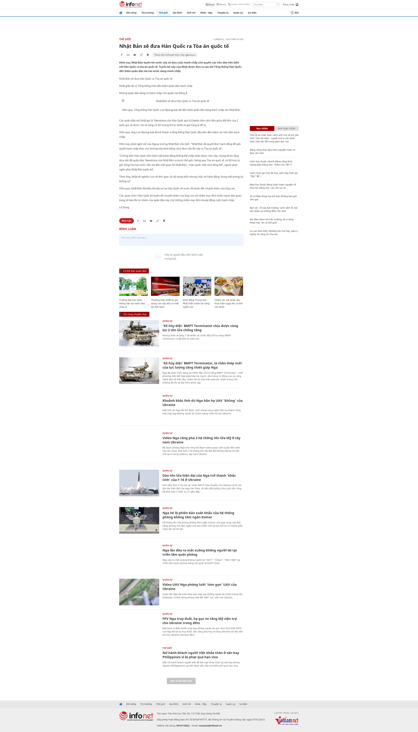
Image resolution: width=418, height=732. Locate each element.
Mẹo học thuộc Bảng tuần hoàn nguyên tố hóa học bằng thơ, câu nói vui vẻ (273, 186)
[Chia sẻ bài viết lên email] (134, 54)
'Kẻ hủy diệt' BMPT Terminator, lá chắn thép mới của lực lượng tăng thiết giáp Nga (202, 365)
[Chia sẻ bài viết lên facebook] (121, 54)
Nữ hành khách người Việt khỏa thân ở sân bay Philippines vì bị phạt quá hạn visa (200, 655)
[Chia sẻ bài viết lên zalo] (128, 54)
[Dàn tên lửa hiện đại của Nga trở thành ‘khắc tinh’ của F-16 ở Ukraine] (139, 483)
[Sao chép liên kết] (141, 54)
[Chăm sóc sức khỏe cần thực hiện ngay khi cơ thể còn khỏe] (229, 286)
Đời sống (131, 12)
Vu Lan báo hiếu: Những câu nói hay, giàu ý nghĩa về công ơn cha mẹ (274, 232)
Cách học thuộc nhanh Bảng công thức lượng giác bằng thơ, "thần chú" (271, 163)
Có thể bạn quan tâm (134, 270)
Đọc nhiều (262, 128)
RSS (297, 12)
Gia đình (177, 12)
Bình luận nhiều (286, 128)
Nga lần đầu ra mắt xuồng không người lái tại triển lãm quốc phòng (199, 552)
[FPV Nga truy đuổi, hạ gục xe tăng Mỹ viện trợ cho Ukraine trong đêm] (139, 626)
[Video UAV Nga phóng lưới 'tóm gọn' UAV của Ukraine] (139, 592)
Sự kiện (252, 12)
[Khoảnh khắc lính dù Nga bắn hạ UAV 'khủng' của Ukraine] (139, 408)
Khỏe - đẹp (206, 12)
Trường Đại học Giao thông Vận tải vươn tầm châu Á (132, 303)
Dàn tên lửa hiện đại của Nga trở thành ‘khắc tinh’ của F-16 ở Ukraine (199, 477)
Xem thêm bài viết (181, 681)
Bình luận (126, 220)
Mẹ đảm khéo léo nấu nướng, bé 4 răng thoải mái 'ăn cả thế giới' (271, 221)
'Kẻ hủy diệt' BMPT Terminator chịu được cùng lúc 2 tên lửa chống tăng (200, 328)
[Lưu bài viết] (147, 54)
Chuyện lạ (222, 12)
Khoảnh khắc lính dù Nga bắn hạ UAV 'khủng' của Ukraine (202, 402)
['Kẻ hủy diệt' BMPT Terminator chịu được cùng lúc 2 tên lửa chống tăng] (139, 333)
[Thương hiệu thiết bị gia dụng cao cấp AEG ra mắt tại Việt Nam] (165, 286)
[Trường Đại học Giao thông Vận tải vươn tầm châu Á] (133, 286)
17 (290, 164)
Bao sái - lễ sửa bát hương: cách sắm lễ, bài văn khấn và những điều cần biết (273, 209)
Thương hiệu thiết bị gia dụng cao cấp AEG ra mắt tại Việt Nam (165, 303)
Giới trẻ (191, 12)
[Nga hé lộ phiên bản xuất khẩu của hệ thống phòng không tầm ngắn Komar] (139, 520)
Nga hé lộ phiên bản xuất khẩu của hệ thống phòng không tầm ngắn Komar (198, 515)
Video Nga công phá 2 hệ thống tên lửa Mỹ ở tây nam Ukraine (201, 440)
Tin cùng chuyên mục (135, 314)
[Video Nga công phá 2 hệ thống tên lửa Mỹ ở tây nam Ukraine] (139, 445)
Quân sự (238, 12)
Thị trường (147, 12)
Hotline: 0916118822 (240, 4)
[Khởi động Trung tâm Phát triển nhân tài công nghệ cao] (197, 286)
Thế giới (163, 12)
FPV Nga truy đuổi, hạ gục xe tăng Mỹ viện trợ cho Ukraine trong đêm (199, 620)
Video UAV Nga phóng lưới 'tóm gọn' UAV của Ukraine (199, 586)
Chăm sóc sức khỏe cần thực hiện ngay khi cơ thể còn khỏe (228, 303)
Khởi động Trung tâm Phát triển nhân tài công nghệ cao (196, 303)
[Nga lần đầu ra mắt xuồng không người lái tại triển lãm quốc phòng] (139, 557)
